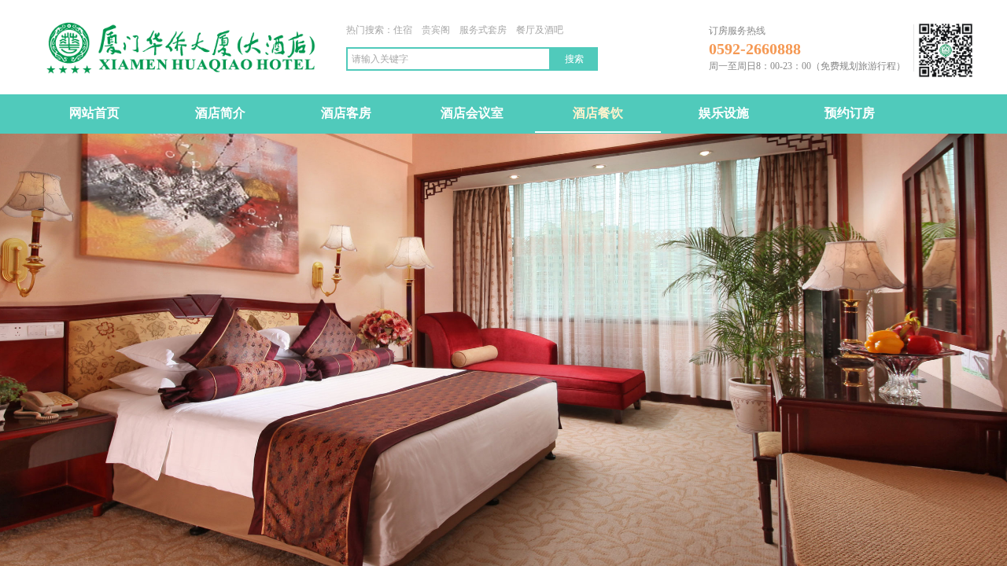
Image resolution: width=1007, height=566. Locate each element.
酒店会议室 (472, 112)
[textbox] (448, 59)
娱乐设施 (724, 112)
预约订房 (849, 112)
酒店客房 (346, 112)
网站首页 (94, 112)
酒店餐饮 (598, 112)
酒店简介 (220, 112)
